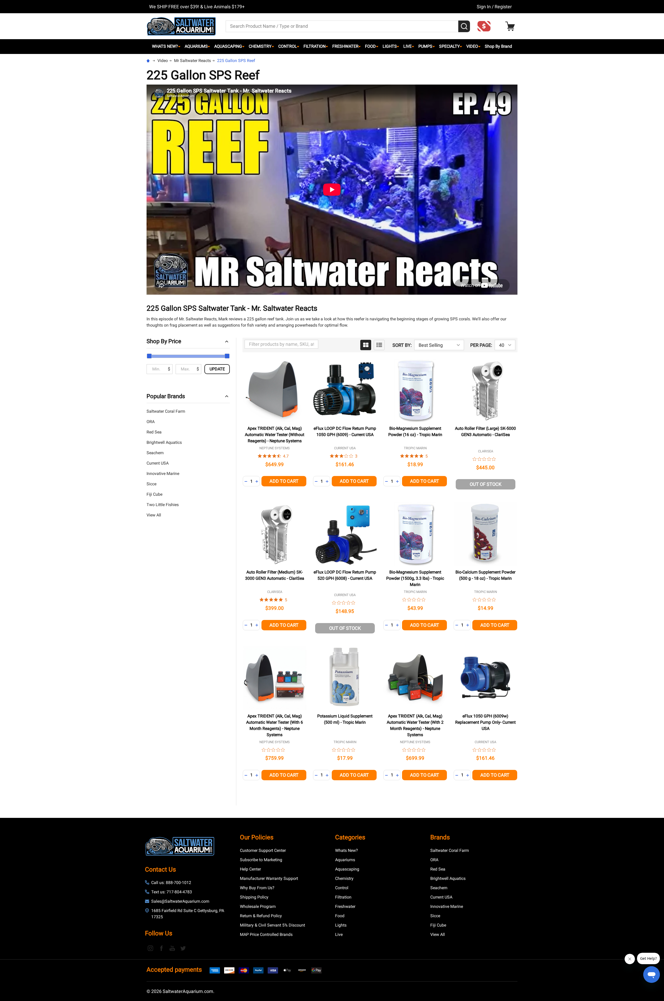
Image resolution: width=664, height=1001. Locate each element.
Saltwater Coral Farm (166, 411)
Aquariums (196, 46)
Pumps (425, 46)
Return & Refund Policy (261, 915)
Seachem (155, 452)
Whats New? (165, 46)
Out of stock (485, 484)
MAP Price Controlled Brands (266, 934)
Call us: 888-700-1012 (171, 882)
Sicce (151, 483)
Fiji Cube (154, 494)
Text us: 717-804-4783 (171, 891)
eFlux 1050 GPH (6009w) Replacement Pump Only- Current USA (485, 722)
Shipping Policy (254, 897)
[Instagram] (150, 948)
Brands (440, 837)
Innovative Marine (163, 473)
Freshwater (345, 46)
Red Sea (154, 432)
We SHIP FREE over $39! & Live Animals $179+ (197, 6)
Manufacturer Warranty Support (269, 878)
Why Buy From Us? (257, 887)
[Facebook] (161, 948)
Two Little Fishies (163, 504)
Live (407, 46)
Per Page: (481, 345)
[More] (179, 46)
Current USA (158, 463)
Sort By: (402, 345)
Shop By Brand (498, 46)
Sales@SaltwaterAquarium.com (180, 901)
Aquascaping (228, 46)
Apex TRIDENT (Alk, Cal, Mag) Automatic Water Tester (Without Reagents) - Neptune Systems (274, 434)
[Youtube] (172, 948)
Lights (390, 46)
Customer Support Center (263, 850)
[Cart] (511, 26)
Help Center (250, 869)
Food (370, 46)
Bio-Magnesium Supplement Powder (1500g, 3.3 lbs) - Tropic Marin (415, 578)
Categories (350, 837)
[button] (486, 26)
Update (217, 369)
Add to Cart (284, 481)
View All (154, 515)
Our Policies (256, 837)
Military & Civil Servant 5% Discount (272, 925)
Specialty (449, 46)
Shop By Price (164, 341)
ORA (151, 421)
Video (472, 46)
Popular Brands (166, 396)
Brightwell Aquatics (164, 442)
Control (287, 46)
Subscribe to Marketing (261, 859)
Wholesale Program (258, 906)
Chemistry (260, 46)
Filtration (314, 46)
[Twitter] (183, 948)
